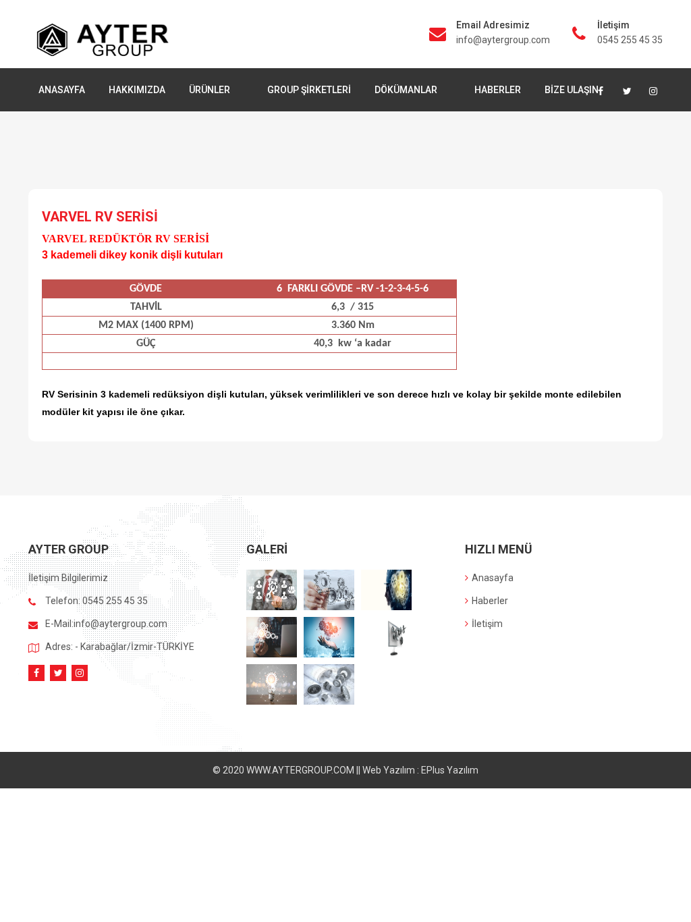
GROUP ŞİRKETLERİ (309, 89)
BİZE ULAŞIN (572, 89)
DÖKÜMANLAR (407, 89)
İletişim (487, 623)
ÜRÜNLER (210, 89)
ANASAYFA (61, 89)
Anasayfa (493, 577)
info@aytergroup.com (503, 39)
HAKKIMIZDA (137, 89)
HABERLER (497, 89)
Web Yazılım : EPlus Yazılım (420, 770)
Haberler (490, 600)
